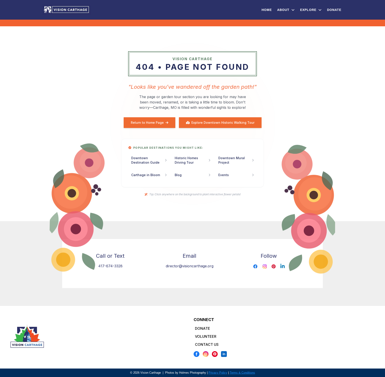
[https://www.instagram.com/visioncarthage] (264, 266)
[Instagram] (206, 354)
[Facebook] (196, 354)
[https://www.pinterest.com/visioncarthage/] (273, 266)
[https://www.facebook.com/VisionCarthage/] (255, 266)
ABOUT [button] (284, 10)
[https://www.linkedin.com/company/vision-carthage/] (282, 266)
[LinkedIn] (224, 354)
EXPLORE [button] (308, 10)
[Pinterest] (215, 354)
